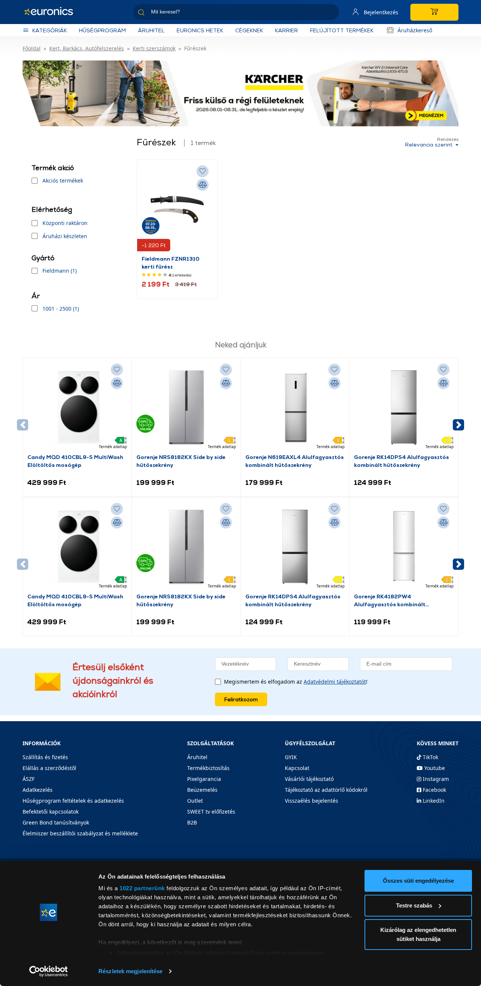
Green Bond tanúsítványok (56, 822)
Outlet (195, 800)
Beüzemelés (202, 789)
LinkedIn (433, 800)
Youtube (434, 768)
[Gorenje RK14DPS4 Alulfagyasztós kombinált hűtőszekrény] (404, 407)
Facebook (433, 789)
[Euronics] (53, 12)
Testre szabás (414, 905)
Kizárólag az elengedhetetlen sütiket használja (418, 934)
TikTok (429, 757)
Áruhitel (151, 30)
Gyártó (43, 258)
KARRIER (286, 30)
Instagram (435, 778)
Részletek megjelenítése (130, 971)
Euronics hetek (200, 30)
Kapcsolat (297, 768)
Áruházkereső (415, 30)
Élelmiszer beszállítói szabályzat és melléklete (80, 833)
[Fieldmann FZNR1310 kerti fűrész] (177, 209)
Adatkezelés (38, 789)
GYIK (291, 757)
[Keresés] (330, 13)
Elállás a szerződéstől (49, 768)
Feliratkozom (241, 699)
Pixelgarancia (204, 778)
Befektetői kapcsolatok (51, 811)
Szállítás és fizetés (45, 757)
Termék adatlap (113, 446)
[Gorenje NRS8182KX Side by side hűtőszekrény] (186, 407)
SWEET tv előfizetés (211, 811)
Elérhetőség (52, 209)
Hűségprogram (102, 30)
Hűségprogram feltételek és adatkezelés (73, 800)
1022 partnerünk (142, 888)
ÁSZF (29, 778)
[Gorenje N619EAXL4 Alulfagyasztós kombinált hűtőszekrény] (295, 407)
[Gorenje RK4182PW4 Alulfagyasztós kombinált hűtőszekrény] (404, 547)
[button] (458, 424)
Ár (36, 296)
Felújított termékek (342, 30)
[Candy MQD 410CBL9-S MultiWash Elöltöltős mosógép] (77, 407)
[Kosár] (434, 12)
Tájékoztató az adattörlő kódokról (326, 789)
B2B (192, 822)
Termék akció (53, 168)
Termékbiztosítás (208, 768)
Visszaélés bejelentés (311, 800)
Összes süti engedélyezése (418, 880)
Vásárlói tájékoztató (309, 778)
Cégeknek (249, 30)
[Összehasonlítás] (203, 185)
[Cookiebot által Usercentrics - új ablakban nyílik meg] (49, 971)
